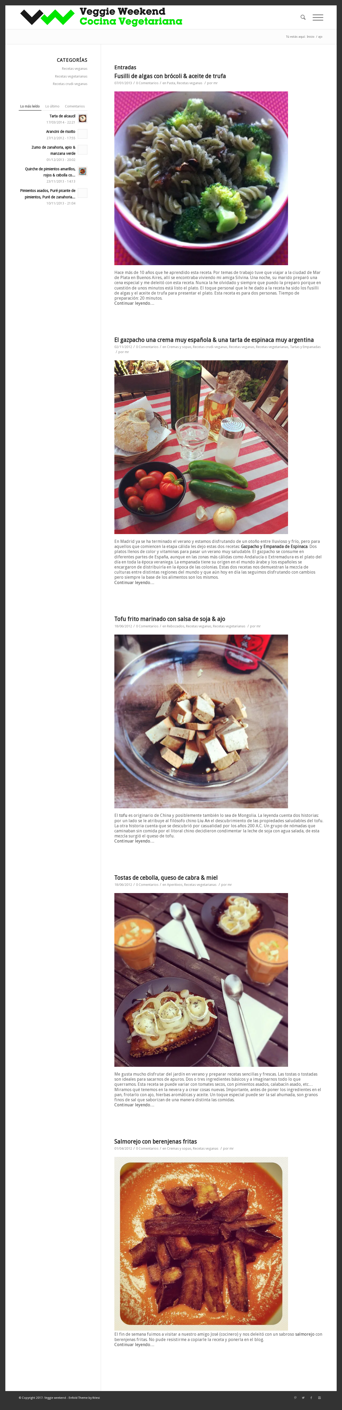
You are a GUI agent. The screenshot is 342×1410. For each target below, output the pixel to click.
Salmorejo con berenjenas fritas (155, 1141)
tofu (123, 815)
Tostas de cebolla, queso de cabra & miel (166, 877)
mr (215, 83)
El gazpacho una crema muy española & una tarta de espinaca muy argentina (214, 340)
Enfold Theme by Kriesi (84, 1398)
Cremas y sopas (179, 347)
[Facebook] (311, 1398)
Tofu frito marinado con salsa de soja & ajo (169, 619)
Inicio (310, 36)
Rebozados (175, 626)
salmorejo (304, 1334)
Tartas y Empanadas (305, 347)
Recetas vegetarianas (272, 347)
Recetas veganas (189, 83)
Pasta (171, 83)
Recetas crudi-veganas (210, 347)
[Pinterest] (295, 1398)
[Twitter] (303, 1398)
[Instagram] (319, 1398)
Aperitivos (174, 885)
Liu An (203, 820)
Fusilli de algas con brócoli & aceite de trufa (170, 76)
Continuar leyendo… (134, 303)
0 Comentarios (147, 83)
